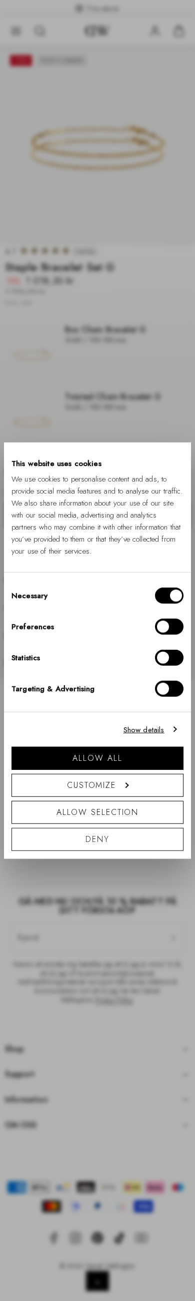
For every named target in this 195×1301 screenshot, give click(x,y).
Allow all (97, 758)
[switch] (169, 627)
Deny (98, 839)
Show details (144, 729)
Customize (91, 785)
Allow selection (97, 812)
